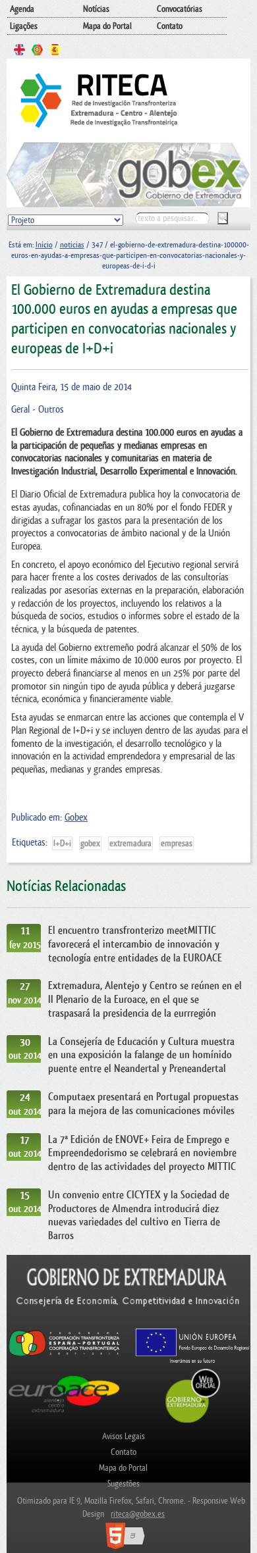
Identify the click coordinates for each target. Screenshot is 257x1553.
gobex (90, 843)
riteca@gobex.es (138, 1514)
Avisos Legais (123, 1436)
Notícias (96, 9)
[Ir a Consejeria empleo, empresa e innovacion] (129, 1321)
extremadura (130, 843)
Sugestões (123, 1483)
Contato (170, 26)
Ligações (24, 26)
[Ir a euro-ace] (64, 1414)
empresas (176, 843)
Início (44, 245)
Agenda (22, 9)
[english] (19, 51)
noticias (72, 245)
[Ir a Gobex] (193, 1421)
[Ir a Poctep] (64, 1355)
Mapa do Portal (107, 26)
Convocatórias (179, 9)
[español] (55, 51)
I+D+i (62, 843)
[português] (37, 51)
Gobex (76, 818)
